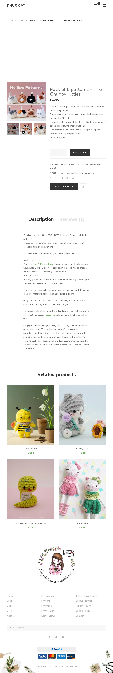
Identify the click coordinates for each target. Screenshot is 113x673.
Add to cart (80, 152)
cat (62, 173)
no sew (91, 173)
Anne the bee (30, 448)
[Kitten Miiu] (82, 489)
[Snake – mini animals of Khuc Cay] (30, 489)
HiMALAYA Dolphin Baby (40, 264)
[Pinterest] (56, 636)
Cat (78, 164)
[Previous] (99, 20)
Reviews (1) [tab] (72, 219)
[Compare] (83, 186)
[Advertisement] (56, 52)
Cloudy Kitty (82, 448)
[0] (96, 6)
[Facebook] (49, 636)
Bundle (72, 164)
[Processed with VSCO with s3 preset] (26, 129)
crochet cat (70, 173)
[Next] (104, 20)
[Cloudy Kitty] (82, 415)
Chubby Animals (89, 164)
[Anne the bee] (30, 415)
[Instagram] (63, 636)
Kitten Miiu (82, 523)
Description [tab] (41, 219)
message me (51, 314)
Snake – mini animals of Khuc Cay (30, 523)
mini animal (81, 173)
